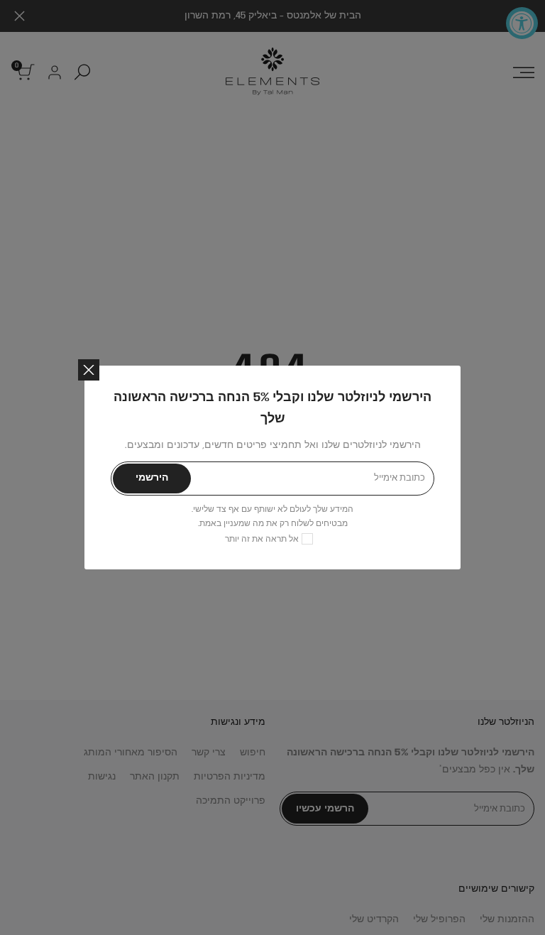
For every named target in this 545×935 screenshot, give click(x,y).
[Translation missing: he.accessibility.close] (88, 370)
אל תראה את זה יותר (262, 539)
